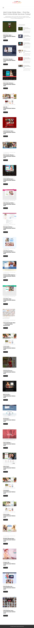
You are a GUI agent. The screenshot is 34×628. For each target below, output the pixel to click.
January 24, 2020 (13, 438)
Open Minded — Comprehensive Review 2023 (9, 444)
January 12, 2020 (13, 510)
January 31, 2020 (13, 390)
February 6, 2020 (13, 342)
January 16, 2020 (13, 486)
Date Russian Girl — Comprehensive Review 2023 (9, 588)
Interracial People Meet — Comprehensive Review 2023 (9, 324)
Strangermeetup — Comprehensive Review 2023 (9, 228)
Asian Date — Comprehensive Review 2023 (9, 468)
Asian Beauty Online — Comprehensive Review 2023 (9, 204)
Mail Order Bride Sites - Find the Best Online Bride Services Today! (27, 32)
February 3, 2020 (13, 366)
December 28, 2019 (13, 606)
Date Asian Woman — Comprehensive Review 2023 (9, 84)
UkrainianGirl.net (7, 370)
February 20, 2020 (13, 246)
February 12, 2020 (13, 294)
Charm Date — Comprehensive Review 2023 (9, 516)
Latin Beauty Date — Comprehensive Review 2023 (9, 252)
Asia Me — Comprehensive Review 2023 (9, 108)
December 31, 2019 (13, 582)
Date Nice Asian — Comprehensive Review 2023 (9, 36)
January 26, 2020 (13, 414)
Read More (5, 40)
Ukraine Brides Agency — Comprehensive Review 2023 (9, 276)
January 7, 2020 (13, 534)
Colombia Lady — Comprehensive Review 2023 (9, 300)
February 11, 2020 (13, 318)
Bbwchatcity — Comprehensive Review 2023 (9, 396)
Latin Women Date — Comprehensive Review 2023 (9, 132)
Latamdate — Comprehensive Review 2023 (9, 492)
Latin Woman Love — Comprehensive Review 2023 (9, 612)
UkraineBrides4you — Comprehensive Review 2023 (9, 180)
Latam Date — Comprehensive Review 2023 (9, 348)
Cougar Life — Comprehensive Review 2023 (9, 564)
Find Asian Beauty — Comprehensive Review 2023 (9, 60)
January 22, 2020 (13, 462)
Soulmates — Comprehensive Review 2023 (9, 420)
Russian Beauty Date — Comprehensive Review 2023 (9, 540)
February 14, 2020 (13, 270)
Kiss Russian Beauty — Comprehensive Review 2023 (9, 156)
